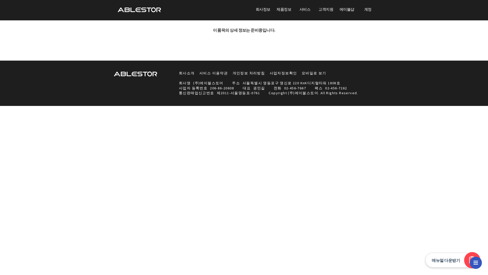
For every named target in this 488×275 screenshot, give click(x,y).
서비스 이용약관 (213, 73)
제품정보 (284, 9)
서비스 (304, 9)
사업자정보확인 (283, 73)
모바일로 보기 (314, 73)
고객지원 (325, 9)
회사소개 (187, 73)
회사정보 (263, 9)
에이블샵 (347, 9)
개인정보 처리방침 (249, 73)
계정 (368, 9)
